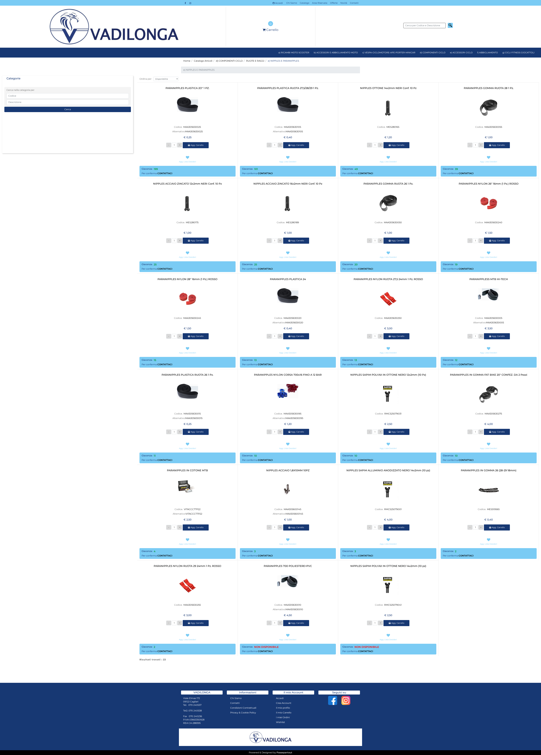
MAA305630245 (192, 318)
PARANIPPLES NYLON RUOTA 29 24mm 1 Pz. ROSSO (187, 566)
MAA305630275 (493, 413)
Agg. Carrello (197, 145)
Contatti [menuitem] (354, 3)
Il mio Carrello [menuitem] (283, 712)
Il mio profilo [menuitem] (283, 707)
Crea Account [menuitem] (283, 703)
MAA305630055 (493, 127)
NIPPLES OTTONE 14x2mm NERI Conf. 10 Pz (388, 88)
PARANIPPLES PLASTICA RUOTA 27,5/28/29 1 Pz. (288, 88)
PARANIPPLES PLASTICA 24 (288, 279)
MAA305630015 (192, 413)
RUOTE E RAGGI (255, 61)
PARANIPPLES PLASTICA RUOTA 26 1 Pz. (187, 374)
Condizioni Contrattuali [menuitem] (243, 707)
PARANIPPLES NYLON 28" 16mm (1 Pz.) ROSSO (187, 279)
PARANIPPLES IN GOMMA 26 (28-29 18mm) (488, 470)
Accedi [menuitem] (280, 698)
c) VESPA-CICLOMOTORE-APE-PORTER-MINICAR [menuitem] (388, 52)
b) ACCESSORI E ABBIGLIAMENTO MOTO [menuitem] (336, 52)
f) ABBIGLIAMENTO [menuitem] (487, 52)
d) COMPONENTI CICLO (229, 61)
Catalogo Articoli (203, 61)
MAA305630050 (393, 222)
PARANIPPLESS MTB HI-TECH (488, 279)
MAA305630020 (292, 318)
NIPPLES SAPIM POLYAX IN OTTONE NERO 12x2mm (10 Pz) (388, 374)
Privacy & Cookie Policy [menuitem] (243, 712)
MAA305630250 (393, 318)
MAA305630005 (493, 318)
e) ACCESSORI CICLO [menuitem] (461, 52)
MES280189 (292, 222)
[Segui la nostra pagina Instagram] (190, 3)
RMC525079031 (393, 413)
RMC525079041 (393, 605)
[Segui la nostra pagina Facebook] (185, 3)
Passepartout (284, 752)
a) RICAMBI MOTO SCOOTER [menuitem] (293, 52)
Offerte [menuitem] (334, 3)
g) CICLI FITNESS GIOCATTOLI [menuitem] (518, 52)
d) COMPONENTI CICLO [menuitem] (432, 52)
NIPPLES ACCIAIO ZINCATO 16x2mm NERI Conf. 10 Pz (287, 183)
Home (186, 61)
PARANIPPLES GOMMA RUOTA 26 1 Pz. (388, 183)
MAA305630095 (292, 413)
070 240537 (194, 705)
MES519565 (493, 509)
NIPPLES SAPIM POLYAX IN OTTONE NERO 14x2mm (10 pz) (388, 566)
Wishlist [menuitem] (280, 722)
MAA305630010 (292, 605)
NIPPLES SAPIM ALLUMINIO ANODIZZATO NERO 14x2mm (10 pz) (388, 470)
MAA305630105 (292, 127)
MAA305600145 (292, 509)
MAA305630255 (192, 605)
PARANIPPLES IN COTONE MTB (187, 470)
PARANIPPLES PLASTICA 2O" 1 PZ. (187, 88)
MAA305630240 (493, 222)
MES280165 (392, 127)
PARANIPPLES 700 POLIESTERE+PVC (288, 566)
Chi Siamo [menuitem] (291, 3)
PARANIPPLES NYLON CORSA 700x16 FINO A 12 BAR (288, 374)
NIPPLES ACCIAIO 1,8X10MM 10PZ (288, 470)
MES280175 (192, 222)
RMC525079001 (393, 509)
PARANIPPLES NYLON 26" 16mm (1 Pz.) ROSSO (488, 183)
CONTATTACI (164, 173)
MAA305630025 (192, 127)
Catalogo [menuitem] (304, 3)
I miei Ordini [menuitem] (283, 717)
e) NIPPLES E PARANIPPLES (283, 61)
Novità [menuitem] (343, 3)
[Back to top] (533, 747)
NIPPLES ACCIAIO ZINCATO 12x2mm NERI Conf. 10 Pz (187, 183)
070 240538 (195, 710)
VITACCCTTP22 (192, 509)
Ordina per (145, 79)
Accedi (279, 3)
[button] (450, 25)
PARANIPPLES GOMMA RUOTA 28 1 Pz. (489, 88)
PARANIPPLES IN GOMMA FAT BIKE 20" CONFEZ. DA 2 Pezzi (488, 374)
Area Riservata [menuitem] (319, 3)
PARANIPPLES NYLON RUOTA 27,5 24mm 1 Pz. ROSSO (388, 279)
